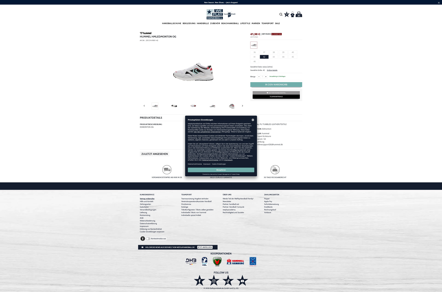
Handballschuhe (171, 23)
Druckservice (186, 204)
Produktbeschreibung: (151, 124)
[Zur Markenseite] (145, 33)
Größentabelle (272, 70)
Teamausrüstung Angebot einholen (194, 199)
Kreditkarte (268, 207)
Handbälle (203, 23)
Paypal (266, 199)
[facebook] (199, 280)
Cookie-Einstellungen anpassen (152, 232)
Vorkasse (267, 212)
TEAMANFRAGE (276, 96)
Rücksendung (145, 215)
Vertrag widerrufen (147, 199)
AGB (141, 218)
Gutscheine (144, 207)
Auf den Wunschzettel (277, 93)
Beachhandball (230, 23)
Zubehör (215, 23)
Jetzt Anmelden (205, 247)
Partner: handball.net (231, 204)
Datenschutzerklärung (148, 223)
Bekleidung (189, 23)
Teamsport (268, 23)
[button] (281, 14)
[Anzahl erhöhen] (266, 76)
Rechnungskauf (270, 210)
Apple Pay (268, 201)
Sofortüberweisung (271, 204)
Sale (277, 23)
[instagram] (214, 280)
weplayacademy (229, 210)
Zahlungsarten (145, 204)
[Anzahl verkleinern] (259, 76)
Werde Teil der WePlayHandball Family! (238, 199)
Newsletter (227, 201)
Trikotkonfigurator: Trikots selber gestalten (197, 210)
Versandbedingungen (148, 210)
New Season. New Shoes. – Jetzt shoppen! (221, 2)
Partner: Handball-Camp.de (233, 207)
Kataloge (184, 207)
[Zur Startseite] (221, 14)
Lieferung (143, 212)
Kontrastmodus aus (158, 238)
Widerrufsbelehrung (147, 221)
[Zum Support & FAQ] (287, 14)
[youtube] (242, 280)
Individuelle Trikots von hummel (193, 212)
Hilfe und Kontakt (146, 201)
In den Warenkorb (276, 84)
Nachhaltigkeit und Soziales (233, 212)
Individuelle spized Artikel (191, 215)
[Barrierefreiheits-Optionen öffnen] (143, 238)
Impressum (144, 226)
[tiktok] (228, 280)
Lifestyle (245, 23)
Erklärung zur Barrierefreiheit (151, 229)
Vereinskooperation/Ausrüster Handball (196, 201)
